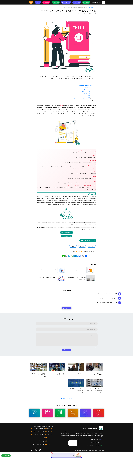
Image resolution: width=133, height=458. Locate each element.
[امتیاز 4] (76, 251)
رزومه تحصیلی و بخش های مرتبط (85, 85)
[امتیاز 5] (74, 251)
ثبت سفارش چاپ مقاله (66, 236)
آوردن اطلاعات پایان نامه (85, 91)
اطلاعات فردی (87, 87)
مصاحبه (61, 105)
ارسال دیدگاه (66, 350)
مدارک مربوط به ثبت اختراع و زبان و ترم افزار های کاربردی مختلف (77, 99)
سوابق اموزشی (87, 89)
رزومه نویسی (81, 246)
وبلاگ (95, 7)
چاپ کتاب (88, 95)
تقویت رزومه (72, 246)
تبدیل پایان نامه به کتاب (86, 169)
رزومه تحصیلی (91, 246)
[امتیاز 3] (78, 251)
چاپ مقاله (88, 97)
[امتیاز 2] (80, 251)
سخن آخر (90, 101)
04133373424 (94, 439)
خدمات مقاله (90, 7)
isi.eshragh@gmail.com (92, 445)
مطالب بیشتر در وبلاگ (67, 398)
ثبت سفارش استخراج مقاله (66, 232)
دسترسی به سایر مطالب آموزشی (89, 240)
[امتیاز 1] (81, 251)
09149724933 (94, 442)
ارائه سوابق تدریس (86, 93)
